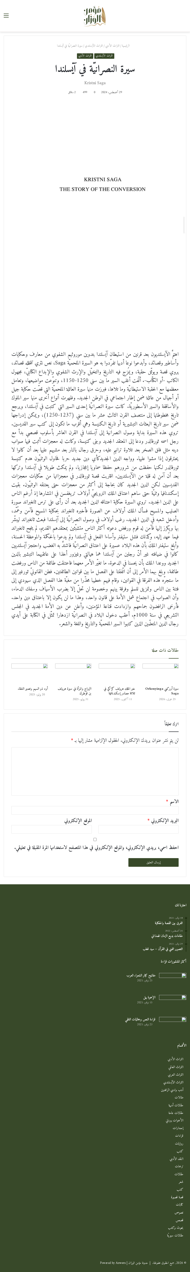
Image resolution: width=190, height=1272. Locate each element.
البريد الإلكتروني (163, 821)
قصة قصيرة (177, 1197)
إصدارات (178, 1128)
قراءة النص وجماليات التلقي (140, 1019)
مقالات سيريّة (175, 1235)
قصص (179, 1220)
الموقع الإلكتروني (78, 821)
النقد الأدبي (176, 1159)
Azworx (121, 1263)
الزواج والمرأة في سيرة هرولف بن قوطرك (74, 691)
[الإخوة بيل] (172, 1004)
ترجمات (179, 1166)
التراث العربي (175, 1074)
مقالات (179, 1097)
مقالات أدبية (175, 1105)
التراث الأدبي (112, 46)
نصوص (179, 1212)
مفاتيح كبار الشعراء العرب (140, 975)
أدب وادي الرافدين (172, 1090)
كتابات (179, 1205)
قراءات (179, 1136)
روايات (179, 1143)
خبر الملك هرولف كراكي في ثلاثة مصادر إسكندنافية (119, 691)
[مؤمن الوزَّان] (95, 15)
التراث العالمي (175, 1067)
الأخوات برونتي (174, 1120)
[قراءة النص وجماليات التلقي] (172, 1026)
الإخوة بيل (149, 997)
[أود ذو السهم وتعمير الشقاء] (29, 674)
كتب (180, 1151)
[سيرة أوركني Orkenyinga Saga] (160, 674)
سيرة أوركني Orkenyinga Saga (162, 691)
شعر (181, 1182)
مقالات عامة (175, 1113)
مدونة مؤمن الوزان (138, 1263)
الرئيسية (126, 46)
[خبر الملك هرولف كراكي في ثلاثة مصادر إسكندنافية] (117, 674)
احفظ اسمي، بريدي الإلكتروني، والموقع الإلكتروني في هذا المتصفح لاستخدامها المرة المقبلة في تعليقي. (96, 848)
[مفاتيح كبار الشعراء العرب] (172, 982)
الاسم (172, 802)
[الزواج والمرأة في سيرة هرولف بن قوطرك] (73, 674)
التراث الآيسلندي (94, 46)
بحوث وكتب (175, 1228)
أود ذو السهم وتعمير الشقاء (33, 689)
